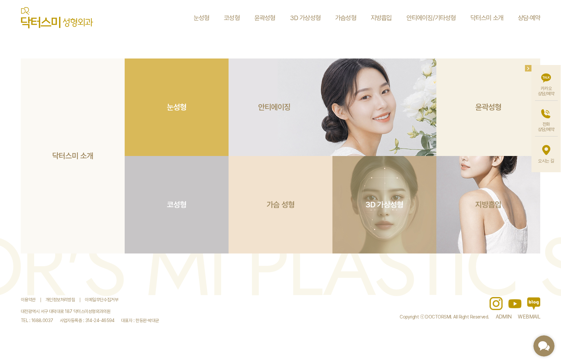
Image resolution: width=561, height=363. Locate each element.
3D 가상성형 (305, 18)
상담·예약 (529, 18)
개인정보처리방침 (60, 299)
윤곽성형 (264, 18)
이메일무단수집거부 (101, 299)
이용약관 (28, 299)
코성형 (232, 18)
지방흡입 (381, 18)
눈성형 (201, 18)
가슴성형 (345, 18)
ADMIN (504, 317)
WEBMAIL (529, 317)
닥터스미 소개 (486, 18)
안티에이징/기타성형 (431, 18)
